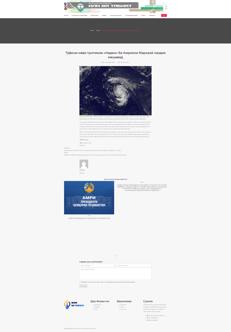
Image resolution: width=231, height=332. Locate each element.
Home (92, 30)
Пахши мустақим (116, 15)
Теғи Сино (123, 309)
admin (102, 62)
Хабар (98, 30)
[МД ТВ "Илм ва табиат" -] (115, 6)
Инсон (122, 307)
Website (81, 173)
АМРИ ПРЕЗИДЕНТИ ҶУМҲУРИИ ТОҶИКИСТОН (89, 218)
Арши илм (123, 304)
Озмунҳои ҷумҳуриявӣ (79, 15)
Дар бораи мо (97, 304)
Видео (104, 15)
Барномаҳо (94, 15)
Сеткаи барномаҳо (131, 15)
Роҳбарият (97, 307)
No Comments (125, 62)
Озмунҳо (152, 15)
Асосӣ (66, 15)
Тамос (143, 15)
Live (164, 15)
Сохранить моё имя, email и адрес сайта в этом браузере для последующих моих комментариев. (108, 282)
